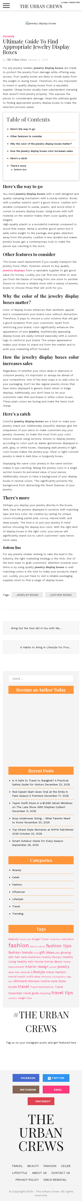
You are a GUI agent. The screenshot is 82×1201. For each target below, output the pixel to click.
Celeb (15, 877)
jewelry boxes (27, 594)
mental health (16, 976)
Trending (17, 913)
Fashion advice (37, 946)
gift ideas (47, 952)
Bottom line (20, 169)
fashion (18, 945)
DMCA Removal (55, 1179)
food (36, 953)
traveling (45, 993)
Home (39, 961)
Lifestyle (17, 899)
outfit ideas (33, 976)
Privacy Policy (27, 1179)
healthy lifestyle (52, 957)
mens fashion (56, 972)
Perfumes (46, 977)
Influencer (18, 891)
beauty (13, 939)
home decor (53, 961)
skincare (20, 981)
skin (10, 981)
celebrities (55, 939)
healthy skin (25, 961)
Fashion (8, 36)
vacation (12, 998)
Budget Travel (40, 939)
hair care (21, 957)
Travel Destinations (42, 987)
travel (23, 986)
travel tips (62, 992)
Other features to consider (26, 136)
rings (68, 977)
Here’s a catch (18, 158)
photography (58, 977)
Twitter (57, 1078)
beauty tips (25, 939)
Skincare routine (39, 981)
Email (58, 1089)
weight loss (25, 998)
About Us (39, 1173)
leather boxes (61, 594)
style (54, 981)
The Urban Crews (41, 6)
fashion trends (20, 952)
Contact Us (60, 1173)
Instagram (28, 1089)
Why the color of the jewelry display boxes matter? (41, 143)
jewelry (63, 967)
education (68, 939)
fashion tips (58, 945)
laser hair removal (19, 972)
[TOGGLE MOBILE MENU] (6, 5)
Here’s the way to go (22, 129)
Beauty (16, 870)
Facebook (28, 1078)
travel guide (31, 993)
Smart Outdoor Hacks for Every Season (37, 840)
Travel (16, 906)
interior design (36, 967)
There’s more (18, 165)
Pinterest (43, 1101)
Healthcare (34, 957)
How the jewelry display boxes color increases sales (41, 151)
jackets (53, 967)
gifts (57, 953)
